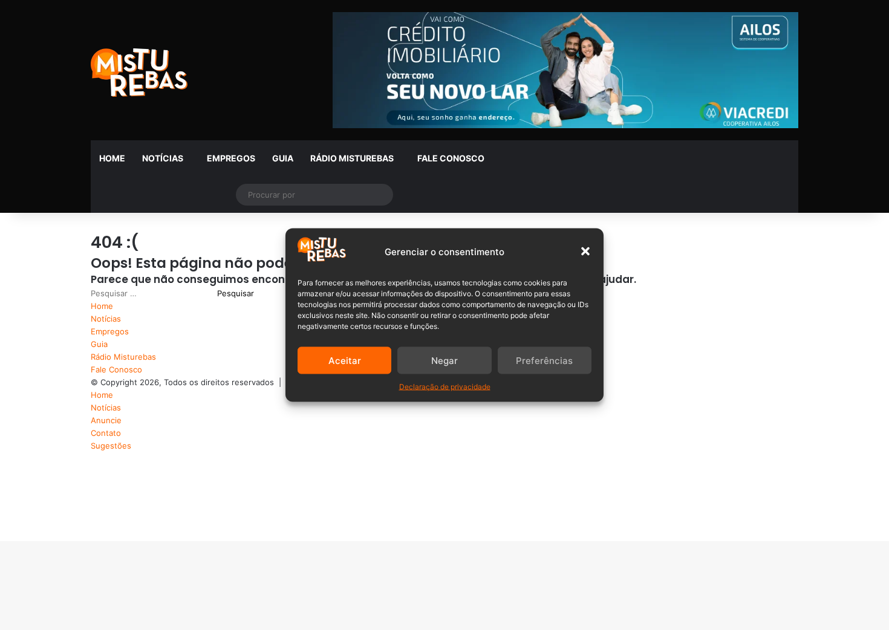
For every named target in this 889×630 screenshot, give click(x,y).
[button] (585, 251)
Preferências (544, 360)
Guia (282, 158)
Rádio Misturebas (352, 158)
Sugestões (111, 445)
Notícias (162, 158)
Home (112, 158)
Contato (106, 433)
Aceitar (344, 360)
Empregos (231, 158)
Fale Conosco (450, 158)
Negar (444, 360)
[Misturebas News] (139, 72)
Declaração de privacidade (444, 386)
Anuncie (106, 420)
